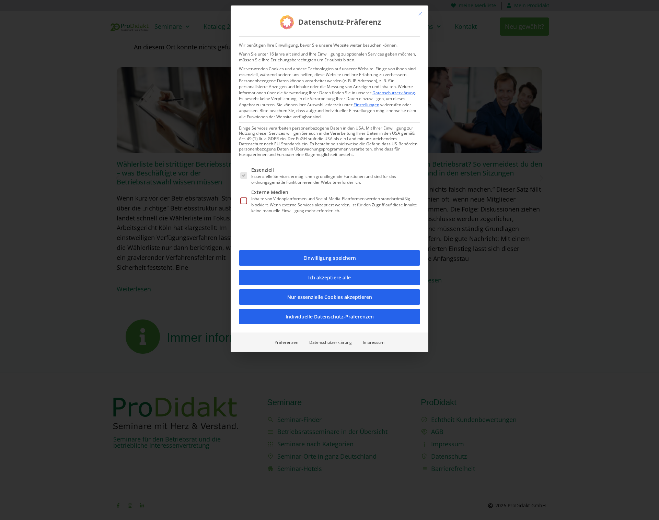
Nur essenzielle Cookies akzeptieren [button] (329, 297)
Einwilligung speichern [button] (329, 258)
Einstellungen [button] (366, 105)
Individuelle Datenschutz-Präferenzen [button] (330, 316)
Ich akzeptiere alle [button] (329, 277)
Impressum (373, 342)
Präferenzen (286, 342)
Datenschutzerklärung (393, 93)
